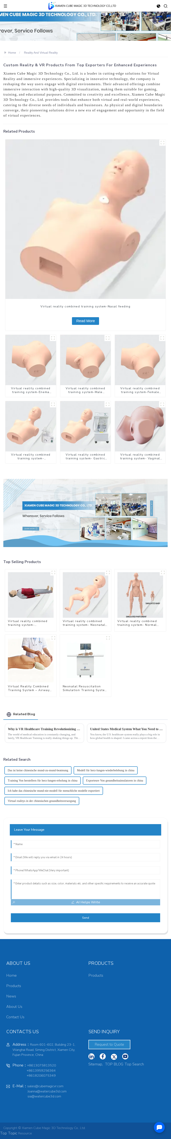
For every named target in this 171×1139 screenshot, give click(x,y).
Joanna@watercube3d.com (47, 1091)
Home (12, 52)
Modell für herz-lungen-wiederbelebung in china (105, 770)
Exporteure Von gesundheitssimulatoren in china (114, 780)
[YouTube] (114, 1057)
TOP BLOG (114, 1064)
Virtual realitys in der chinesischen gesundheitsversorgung (42, 800)
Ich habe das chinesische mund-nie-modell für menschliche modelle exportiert (54, 790)
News (11, 996)
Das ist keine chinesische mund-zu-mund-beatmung (38, 770)
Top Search (134, 1064)
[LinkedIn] (91, 1056)
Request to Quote (109, 1044)
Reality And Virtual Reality (41, 52)
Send (85, 918)
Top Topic (9, 1133)
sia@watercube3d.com (44, 1096)
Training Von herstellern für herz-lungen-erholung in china (42, 780)
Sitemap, (96, 1064)
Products (13, 985)
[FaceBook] (103, 1056)
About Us (14, 1006)
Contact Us (15, 1016)
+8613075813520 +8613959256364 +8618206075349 (34, 1070)
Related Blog (24, 714)
